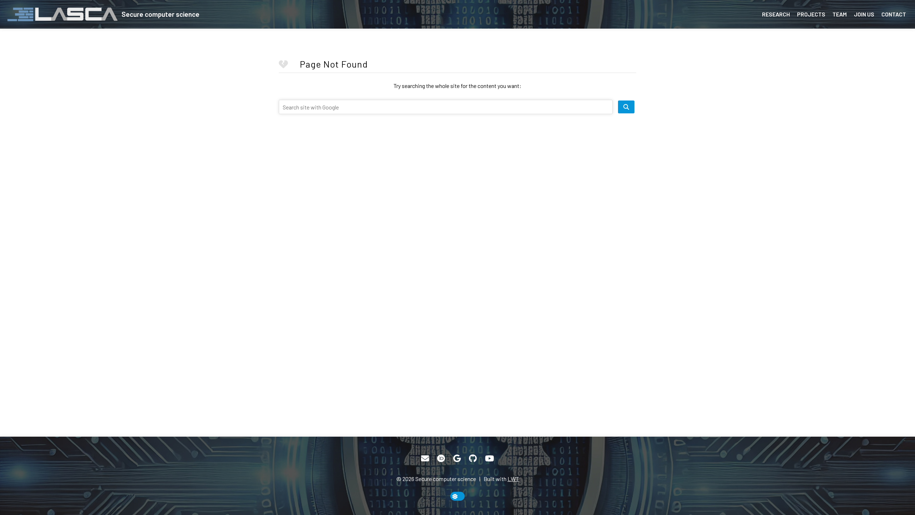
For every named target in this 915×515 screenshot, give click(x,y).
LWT (513, 478)
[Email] (425, 458)
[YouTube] (489, 458)
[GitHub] (473, 458)
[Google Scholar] (457, 458)
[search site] (626, 106)
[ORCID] (441, 458)
